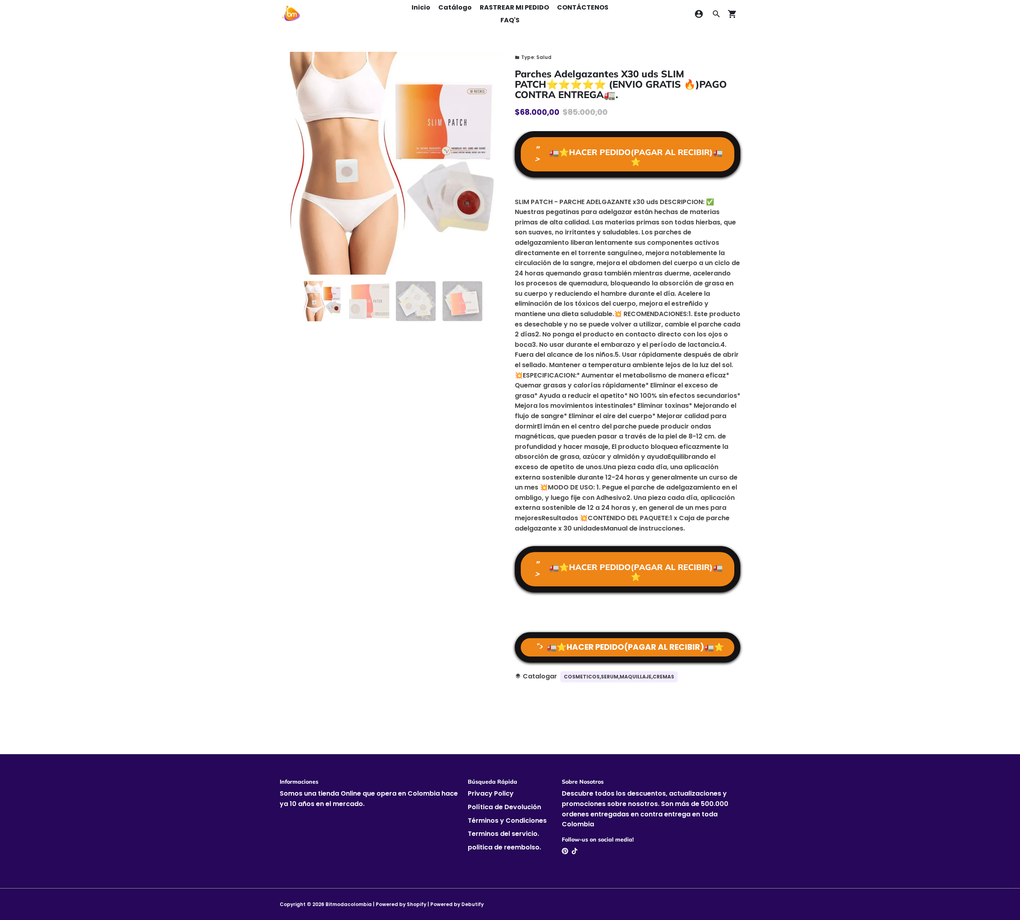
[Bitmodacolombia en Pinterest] (565, 851)
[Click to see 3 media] (416, 301)
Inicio (421, 7)
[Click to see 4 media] (462, 301)
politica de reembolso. (504, 847)
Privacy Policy (491, 793)
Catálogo (455, 7)
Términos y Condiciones (507, 820)
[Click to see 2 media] (369, 301)
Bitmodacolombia (349, 904)
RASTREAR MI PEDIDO (514, 7)
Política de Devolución (504, 807)
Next (494, 163)
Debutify (472, 904)
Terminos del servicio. (503, 833)
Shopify (416, 904)
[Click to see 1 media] (322, 301)
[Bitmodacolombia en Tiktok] (574, 851)
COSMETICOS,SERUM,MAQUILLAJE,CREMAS (619, 676)
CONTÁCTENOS (582, 7)
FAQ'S (510, 20)
